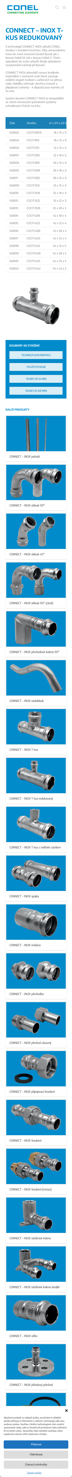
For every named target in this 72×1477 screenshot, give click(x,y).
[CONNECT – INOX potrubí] (36, 433)
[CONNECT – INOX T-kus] (36, 726)
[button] (66, 1410)
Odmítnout (36, 1454)
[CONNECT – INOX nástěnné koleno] (36, 1215)
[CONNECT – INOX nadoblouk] (36, 678)
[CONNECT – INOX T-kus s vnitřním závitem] (36, 824)
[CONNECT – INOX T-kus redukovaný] (36, 775)
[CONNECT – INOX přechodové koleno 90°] (36, 629)
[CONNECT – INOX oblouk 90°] (36, 482)
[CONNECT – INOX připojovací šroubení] (36, 1068)
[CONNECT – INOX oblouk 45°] (36, 531)
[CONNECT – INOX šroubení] (36, 1117)
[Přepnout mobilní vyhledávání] (57, 7)
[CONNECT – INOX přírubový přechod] (36, 1361)
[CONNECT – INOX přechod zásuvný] (36, 1019)
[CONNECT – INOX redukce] (36, 922)
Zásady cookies (34, 1472)
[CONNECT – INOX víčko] (36, 1313)
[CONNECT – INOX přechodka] (36, 971)
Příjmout (36, 1444)
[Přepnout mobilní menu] (64, 7)
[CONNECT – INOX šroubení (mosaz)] (36, 1166)
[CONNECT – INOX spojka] (36, 873)
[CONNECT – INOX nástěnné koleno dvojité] (36, 1264)
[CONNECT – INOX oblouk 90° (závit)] (36, 580)
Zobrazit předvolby (36, 1464)
